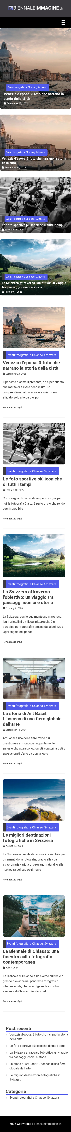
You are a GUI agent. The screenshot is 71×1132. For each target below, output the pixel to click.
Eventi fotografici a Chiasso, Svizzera (27, 87)
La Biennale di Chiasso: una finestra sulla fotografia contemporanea (31, 957)
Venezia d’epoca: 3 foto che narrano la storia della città (34, 160)
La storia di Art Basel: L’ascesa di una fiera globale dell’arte (32, 719)
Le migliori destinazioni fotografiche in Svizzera (28, 837)
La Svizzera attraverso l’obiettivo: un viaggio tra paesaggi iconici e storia (34, 285)
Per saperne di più (12, 407)
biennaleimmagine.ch (48, 1124)
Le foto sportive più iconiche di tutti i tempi (33, 96)
